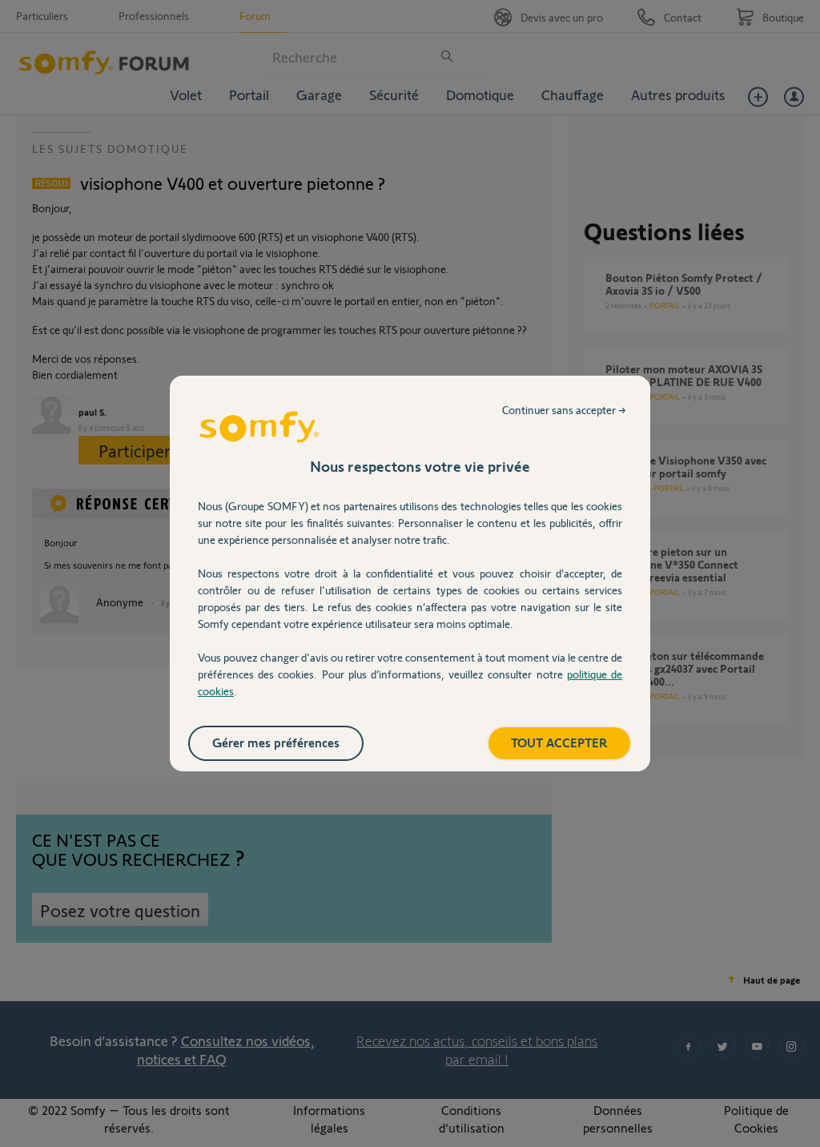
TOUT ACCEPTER (559, 742)
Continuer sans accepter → (564, 410)
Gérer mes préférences (276, 742)
